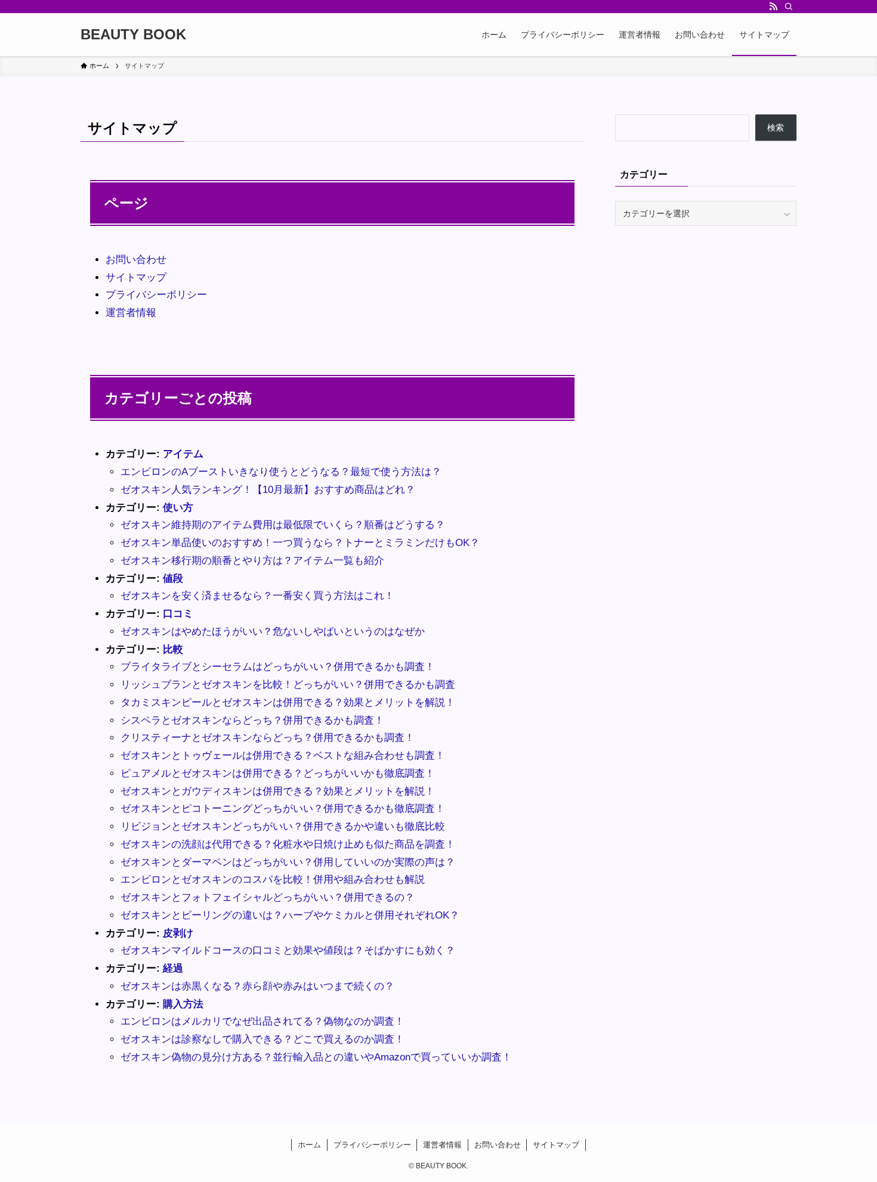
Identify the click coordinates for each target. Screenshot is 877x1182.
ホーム (309, 1144)
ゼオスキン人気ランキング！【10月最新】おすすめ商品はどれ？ (268, 489)
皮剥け (178, 933)
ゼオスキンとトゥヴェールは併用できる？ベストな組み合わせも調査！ (283, 755)
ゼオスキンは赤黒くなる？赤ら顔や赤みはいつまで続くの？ (257, 986)
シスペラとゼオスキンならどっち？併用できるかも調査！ (252, 720)
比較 (173, 649)
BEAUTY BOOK (133, 34)
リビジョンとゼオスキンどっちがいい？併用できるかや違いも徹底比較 (283, 826)
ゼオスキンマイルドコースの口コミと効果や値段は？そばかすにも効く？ (288, 950)
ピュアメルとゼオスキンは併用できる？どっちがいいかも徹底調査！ (278, 773)
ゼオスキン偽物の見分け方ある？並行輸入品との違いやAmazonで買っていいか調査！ (316, 1057)
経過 (173, 968)
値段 (173, 578)
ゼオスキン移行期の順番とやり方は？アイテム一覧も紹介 (252, 560)
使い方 (178, 507)
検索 (775, 127)
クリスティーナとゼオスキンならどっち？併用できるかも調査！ (268, 737)
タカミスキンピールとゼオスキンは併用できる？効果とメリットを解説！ (288, 702)
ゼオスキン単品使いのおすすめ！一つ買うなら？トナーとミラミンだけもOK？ (300, 542)
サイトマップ (136, 277)
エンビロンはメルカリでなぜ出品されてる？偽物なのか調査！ (262, 1021)
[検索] (788, 6)
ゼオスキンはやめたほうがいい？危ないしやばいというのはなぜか (273, 631)
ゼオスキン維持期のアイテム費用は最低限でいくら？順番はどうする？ (283, 524)
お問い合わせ (136, 259)
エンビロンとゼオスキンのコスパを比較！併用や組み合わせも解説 (273, 879)
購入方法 (183, 1004)
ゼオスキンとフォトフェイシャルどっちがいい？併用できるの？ (268, 897)
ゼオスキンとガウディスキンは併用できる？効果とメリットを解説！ (278, 791)
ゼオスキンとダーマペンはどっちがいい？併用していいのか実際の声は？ (288, 862)
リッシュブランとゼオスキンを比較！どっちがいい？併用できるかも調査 (288, 684)
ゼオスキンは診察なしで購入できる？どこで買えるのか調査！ (262, 1039)
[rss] (773, 6)
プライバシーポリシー (156, 294)
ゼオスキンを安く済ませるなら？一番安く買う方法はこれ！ (257, 595)
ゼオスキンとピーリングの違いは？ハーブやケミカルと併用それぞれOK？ (290, 915)
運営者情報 (131, 312)
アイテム (183, 454)
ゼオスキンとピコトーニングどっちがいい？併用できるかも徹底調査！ (283, 808)
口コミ (178, 613)
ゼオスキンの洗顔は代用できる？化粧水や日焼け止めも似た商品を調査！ (288, 844)
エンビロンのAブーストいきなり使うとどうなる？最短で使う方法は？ (281, 471)
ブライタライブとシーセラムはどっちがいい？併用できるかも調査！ (278, 666)
